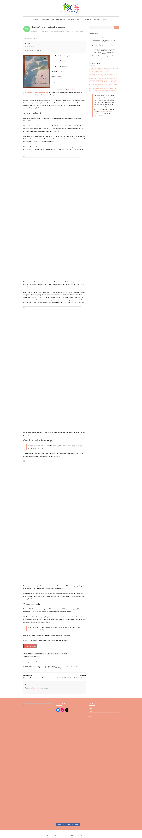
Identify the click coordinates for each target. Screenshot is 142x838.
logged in (35, 688)
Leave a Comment (79, 31)
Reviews (71, 19)
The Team (91, 717)
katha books (64, 653)
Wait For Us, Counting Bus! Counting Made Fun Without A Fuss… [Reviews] (104, 37)
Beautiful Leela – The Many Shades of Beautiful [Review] (104, 40)
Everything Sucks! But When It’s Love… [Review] (104, 86)
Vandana (35, 31)
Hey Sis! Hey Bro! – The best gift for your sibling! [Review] (103, 46)
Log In (105, 19)
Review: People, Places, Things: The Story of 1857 (104, 44)
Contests (87, 19)
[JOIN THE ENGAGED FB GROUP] (71, 832)
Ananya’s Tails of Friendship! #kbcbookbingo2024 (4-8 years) (103, 90)
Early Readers (56, 31)
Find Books (45, 19)
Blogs (79, 19)
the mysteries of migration (31, 656)
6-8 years (51, 31)
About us (91, 711)
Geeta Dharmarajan (53, 653)
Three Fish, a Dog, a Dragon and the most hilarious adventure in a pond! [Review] (104, 56)
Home (36, 19)
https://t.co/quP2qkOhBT (106, 111)
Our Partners (92, 714)
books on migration (40, 653)
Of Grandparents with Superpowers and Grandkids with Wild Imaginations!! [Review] (103, 49)
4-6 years (46, 31)
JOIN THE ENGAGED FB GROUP (68, 824)
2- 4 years (42, 31)
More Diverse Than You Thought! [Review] (105, 81)
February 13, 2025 (99, 115)
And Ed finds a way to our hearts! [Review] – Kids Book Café (102, 88)
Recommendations (58, 19)
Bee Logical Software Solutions (88, 836)
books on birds (28, 653)
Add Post (97, 19)
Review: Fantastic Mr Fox (99, 76)
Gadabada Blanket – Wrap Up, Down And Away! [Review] (104, 53)
